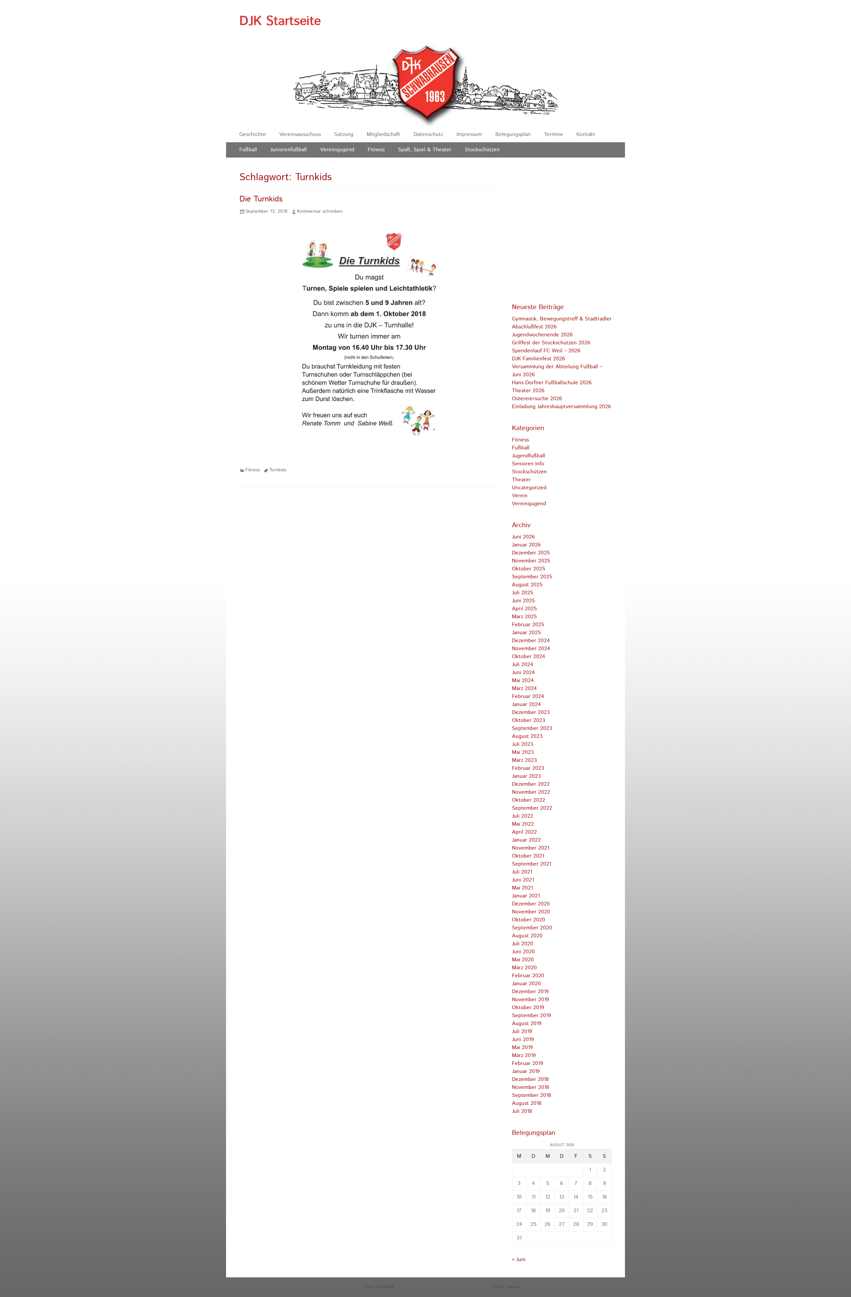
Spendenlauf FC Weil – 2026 (546, 351)
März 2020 (524, 968)
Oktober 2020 (528, 920)
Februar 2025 (528, 625)
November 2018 (530, 1087)
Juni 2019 (523, 1039)
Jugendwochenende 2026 (542, 335)
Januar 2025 (526, 633)
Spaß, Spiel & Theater (424, 150)
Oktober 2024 (528, 656)
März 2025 (524, 617)
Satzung (343, 134)
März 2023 (524, 760)
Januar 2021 (526, 896)
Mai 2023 (523, 752)
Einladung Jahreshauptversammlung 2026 (561, 407)
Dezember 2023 (531, 712)
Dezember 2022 (531, 784)
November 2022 (531, 792)
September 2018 (531, 1095)
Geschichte (252, 134)
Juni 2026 (523, 537)
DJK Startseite (280, 21)
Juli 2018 (522, 1111)
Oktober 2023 (528, 720)
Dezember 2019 (530, 992)
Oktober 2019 (528, 1007)
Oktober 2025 (528, 569)
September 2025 (532, 577)
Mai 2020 (523, 960)
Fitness (376, 150)
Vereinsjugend (337, 150)
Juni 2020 (523, 952)
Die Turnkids (261, 199)
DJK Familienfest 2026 (538, 359)
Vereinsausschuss (300, 134)
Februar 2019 (527, 1063)
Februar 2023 (528, 768)
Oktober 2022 (528, 800)
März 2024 (524, 688)
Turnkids (277, 470)
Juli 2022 (522, 816)
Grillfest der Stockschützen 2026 (551, 343)
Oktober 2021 (528, 856)
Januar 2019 (526, 1071)
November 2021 (530, 848)
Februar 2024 (528, 696)
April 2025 (524, 609)
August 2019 (527, 1023)
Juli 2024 (522, 664)
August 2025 (527, 585)
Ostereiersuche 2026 (537, 399)
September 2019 (531, 1015)
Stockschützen (482, 150)
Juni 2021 (523, 880)
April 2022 (524, 832)
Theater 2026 (528, 391)
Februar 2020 (528, 976)
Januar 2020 (526, 984)
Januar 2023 (526, 776)
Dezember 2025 (531, 553)
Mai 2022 (523, 824)
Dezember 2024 (531, 641)
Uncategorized (529, 488)
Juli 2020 (522, 944)
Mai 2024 (523, 680)
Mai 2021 (522, 888)
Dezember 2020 (531, 904)
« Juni (519, 1259)
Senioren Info (528, 464)
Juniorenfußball (288, 150)
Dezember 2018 (530, 1079)
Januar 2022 (526, 840)
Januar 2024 (526, 704)
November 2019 (530, 999)
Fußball (248, 150)
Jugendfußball (528, 456)
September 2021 (531, 864)
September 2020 (532, 928)
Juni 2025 (523, 601)
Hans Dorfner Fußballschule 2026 (552, 383)
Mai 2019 (522, 1047)
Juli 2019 (522, 1031)
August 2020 (527, 936)
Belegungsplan (513, 134)
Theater (521, 480)
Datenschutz (428, 134)
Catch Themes (506, 1287)
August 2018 (527, 1103)
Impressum (469, 134)
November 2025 (531, 561)
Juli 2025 (522, 593)
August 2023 (527, 736)
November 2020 (531, 912)
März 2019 (524, 1055)
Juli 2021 (522, 872)
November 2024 (531, 648)
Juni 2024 (523, 672)
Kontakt (585, 134)
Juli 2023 (522, 744)
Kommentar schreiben (320, 211)
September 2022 (532, 808)
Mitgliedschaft (383, 134)
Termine (553, 134)
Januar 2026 (526, 545)
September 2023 (532, 728)
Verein (520, 496)
